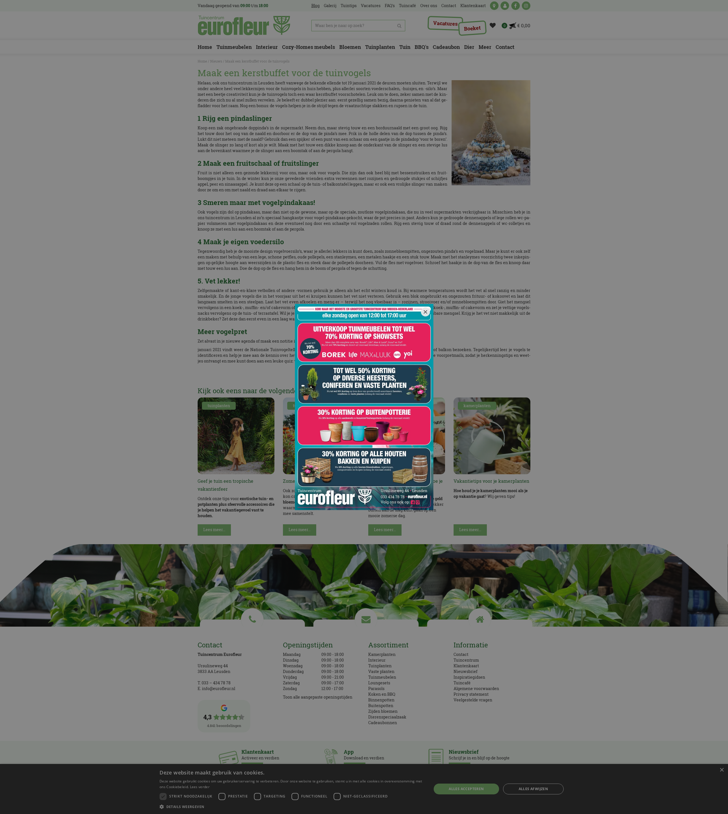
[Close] (425, 311)
